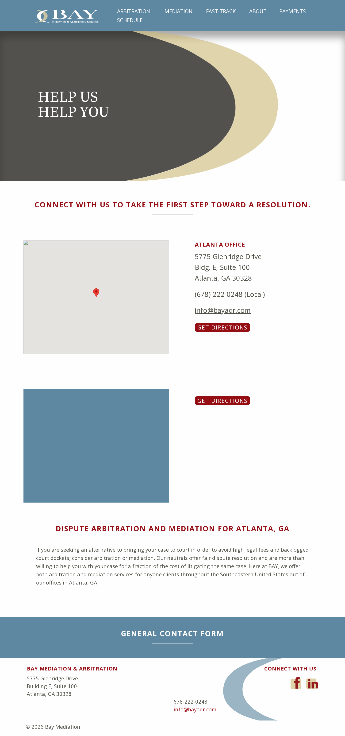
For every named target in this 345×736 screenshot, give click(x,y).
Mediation (178, 11)
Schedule (130, 19)
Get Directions (222, 327)
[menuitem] (135, 11)
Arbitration (133, 11)
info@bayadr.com (223, 310)
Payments (292, 11)
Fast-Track (221, 11)
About (258, 11)
